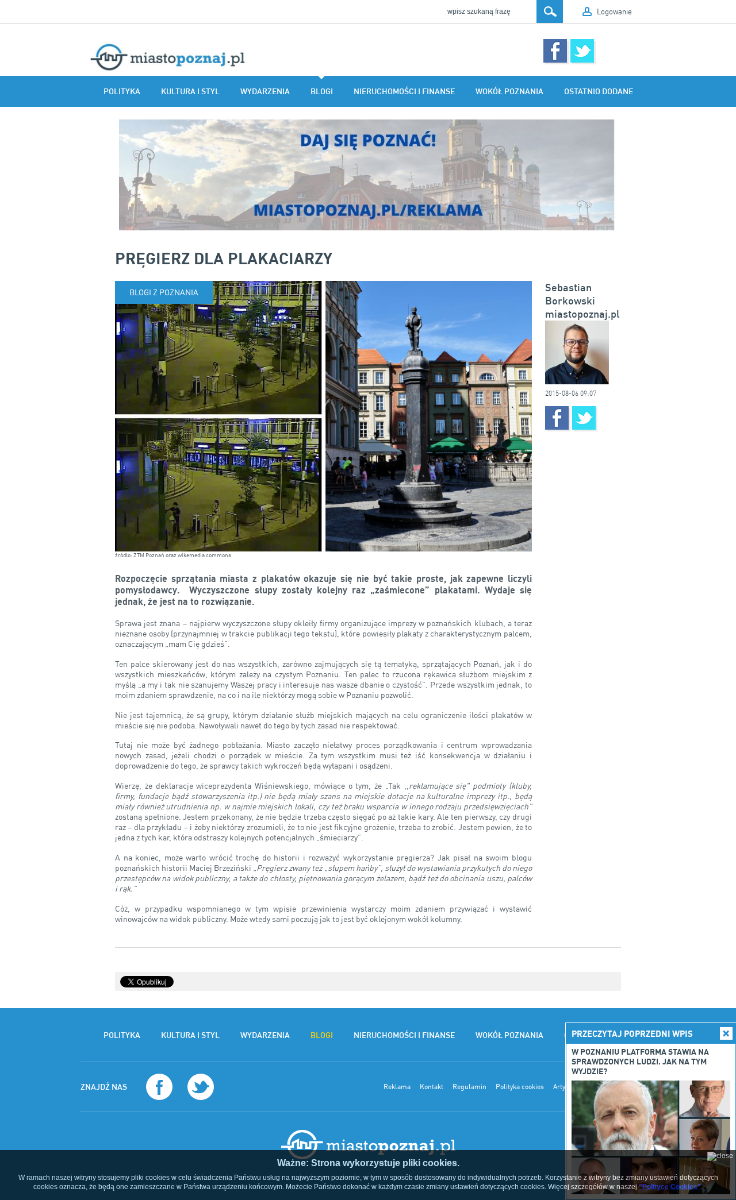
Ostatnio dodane (598, 91)
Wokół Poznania (509, 91)
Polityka (121, 91)
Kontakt (431, 1086)
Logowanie (614, 11)
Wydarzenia (265, 91)
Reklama (397, 1086)
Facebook (555, 51)
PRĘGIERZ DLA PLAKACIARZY (223, 258)
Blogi (321, 91)
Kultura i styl (190, 91)
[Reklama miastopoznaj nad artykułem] (368, 174)
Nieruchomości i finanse (404, 91)
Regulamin (469, 1086)
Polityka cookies (520, 1086)
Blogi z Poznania (163, 292)
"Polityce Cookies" (670, 1187)
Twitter (582, 51)
